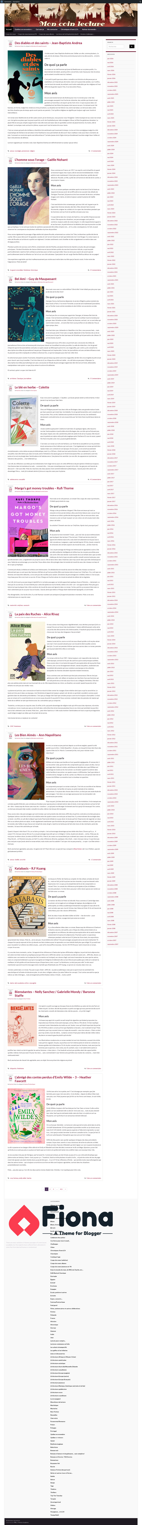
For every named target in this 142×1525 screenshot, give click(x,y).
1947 (11, 726)
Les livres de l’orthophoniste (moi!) (67, 34)
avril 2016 (110, 537)
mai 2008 (110, 912)
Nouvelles (53, 1415)
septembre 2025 (112, 94)
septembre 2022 (112, 232)
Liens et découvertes (57, 1354)
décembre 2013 (112, 648)
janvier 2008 (111, 928)
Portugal (53, 1431)
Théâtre (53, 1489)
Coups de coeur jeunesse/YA (27, 34)
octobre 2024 (111, 137)
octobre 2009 (111, 845)
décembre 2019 (112, 363)
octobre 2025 (111, 90)
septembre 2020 (112, 327)
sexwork (26, 605)
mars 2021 (110, 304)
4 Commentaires (95, 479)
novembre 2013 (112, 652)
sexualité (22, 479)
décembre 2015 (112, 553)
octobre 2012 (111, 703)
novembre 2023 (112, 181)
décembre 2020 (112, 315)
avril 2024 (110, 161)
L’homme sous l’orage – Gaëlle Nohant (41, 159)
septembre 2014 (112, 612)
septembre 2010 (112, 802)
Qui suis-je (40, 29)
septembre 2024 (112, 141)
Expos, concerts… (56, 1299)
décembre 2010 (112, 790)
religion (32, 151)
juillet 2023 (111, 193)
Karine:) (19, 46)
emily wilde (22, 1178)
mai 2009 (110, 865)
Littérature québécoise (58, 1389)
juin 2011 (110, 766)
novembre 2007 (112, 936)
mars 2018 (110, 446)
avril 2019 (110, 395)
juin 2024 (110, 153)
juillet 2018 (111, 430)
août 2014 (110, 616)
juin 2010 (110, 814)
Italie (52, 1334)
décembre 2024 (112, 130)
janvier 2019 (111, 406)
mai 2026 (110, 62)
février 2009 (111, 877)
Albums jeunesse (56, 1205)
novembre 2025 (112, 86)
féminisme (26, 270)
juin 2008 (110, 909)
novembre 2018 (112, 414)
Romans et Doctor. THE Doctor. (61, 1457)
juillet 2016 (111, 525)
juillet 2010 (111, 810)
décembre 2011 (112, 742)
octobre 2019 (111, 371)
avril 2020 (110, 347)
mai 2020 (110, 343)
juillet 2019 (111, 383)
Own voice (54, 1418)
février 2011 (111, 782)
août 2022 (110, 236)
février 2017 (111, 497)
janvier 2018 (111, 454)
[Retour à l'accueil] (71, 15)
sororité (22, 860)
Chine (52, 1247)
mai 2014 (110, 628)
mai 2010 (110, 818)
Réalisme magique (56, 1444)
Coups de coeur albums (46, 34)
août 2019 (110, 379)
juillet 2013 (111, 667)
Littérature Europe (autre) (59, 1376)
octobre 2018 (111, 418)
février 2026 (111, 74)
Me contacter (52, 29)
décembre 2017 (112, 458)
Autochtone (54, 1212)
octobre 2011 (111, 750)
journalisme (27, 378)
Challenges (54, 1244)
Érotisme (53, 1286)
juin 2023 (110, 197)
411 (61, 1189)
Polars (52, 1425)
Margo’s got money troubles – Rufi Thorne (44, 488)
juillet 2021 (111, 288)
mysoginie (33, 983)
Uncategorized (55, 1502)
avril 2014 (110, 632)
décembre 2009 (112, 837)
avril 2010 (110, 822)
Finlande (53, 1315)
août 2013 (110, 663)
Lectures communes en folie (60, 1344)
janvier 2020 (111, 359)
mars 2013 (110, 683)
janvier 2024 (111, 173)
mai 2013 (110, 675)
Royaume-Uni (55, 1463)
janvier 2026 (111, 78)
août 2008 (110, 901)
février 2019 (111, 402)
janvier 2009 (111, 881)
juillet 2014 (111, 620)
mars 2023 (110, 209)
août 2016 (110, 521)
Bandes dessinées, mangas (59, 1218)
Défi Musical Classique (58, 1273)
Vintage (53, 1508)
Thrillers (53, 1492)
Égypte (52, 1279)
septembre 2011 (112, 754)
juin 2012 (110, 719)
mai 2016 (110, 533)
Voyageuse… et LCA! (57, 1512)
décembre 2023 (112, 177)
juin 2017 (110, 481)
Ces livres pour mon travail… (60, 1241)
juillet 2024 (111, 149)
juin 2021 (110, 292)
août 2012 (110, 711)
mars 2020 (110, 351)
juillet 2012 (111, 715)
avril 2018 (110, 442)
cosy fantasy (14, 1178)
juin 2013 (110, 671)
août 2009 (110, 853)
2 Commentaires (95, 270)
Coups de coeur (11, 34)
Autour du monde (89, 29)
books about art (56, 1231)
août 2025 (110, 98)
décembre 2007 (112, 932)
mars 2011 (110, 778)
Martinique (54, 1405)
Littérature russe (56, 1392)
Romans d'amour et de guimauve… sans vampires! (67, 1454)
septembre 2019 (112, 375)
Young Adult (54, 1515)
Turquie (53, 1499)
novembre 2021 (112, 272)
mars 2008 (110, 920)
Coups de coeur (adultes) (59, 1260)
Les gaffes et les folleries (58, 1350)
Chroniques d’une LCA (69, 29)
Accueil (9, 29)
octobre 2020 (111, 323)
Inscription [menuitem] (16, 1)
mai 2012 (110, 723)
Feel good (53, 1305)
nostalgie (18, 151)
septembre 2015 (112, 565)
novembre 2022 (112, 224)
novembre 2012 (112, 699)
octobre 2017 (111, 466)
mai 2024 (110, 157)
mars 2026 (110, 70)
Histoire (53, 1321)
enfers (26, 983)
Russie (52, 1466)
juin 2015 (110, 576)
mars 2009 (110, 873)
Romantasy (54, 1460)
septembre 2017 (112, 470)
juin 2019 (110, 387)
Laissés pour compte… (58, 1341)
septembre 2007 (112, 944)
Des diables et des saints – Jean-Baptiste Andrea (48, 43)
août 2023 (110, 189)
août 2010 (110, 806)
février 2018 (111, 450)
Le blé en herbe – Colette (32, 387)
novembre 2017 (112, 462)
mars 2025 (110, 118)
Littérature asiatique (57, 1363)
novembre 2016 (112, 509)
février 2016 (111, 545)
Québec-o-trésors (56, 1437)
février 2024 (111, 169)
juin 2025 (110, 106)
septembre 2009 (112, 849)
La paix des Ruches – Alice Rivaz (37, 614)
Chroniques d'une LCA (58, 1250)
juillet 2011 (111, 762)
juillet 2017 (111, 478)
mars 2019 (110, 398)
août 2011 (110, 758)
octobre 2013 (111, 655)
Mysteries (53, 1408)
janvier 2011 (111, 786)
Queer (52, 1441)
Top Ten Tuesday (56, 1495)
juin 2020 (110, 339)
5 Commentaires (95, 378)
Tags (52, 1486)
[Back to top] (137, 1520)
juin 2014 (110, 624)
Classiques (34, 282)
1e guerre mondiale (16, 270)
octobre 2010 (111, 798)
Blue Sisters (78, 849)
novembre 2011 (112, 746)
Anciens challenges (86, 34)
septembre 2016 (112, 517)
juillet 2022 (111, 240)
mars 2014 (110, 636)
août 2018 (110, 426)
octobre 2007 (111, 940)
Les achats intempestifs (58, 1347)
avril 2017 (110, 489)
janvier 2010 (111, 833)
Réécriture (54, 1447)
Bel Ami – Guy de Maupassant (35, 279)
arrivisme (13, 378)
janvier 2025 (111, 126)
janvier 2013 (111, 691)
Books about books (57, 1234)
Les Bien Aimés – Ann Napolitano (38, 735)
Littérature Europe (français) (39, 46)
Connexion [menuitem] (7, 1)
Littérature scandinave (58, 1395)
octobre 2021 (111, 276)
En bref (52, 1283)
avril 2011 (110, 774)
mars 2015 (110, 588)
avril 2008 (110, 916)
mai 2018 (110, 438)
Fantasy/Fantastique (36, 871)
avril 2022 (110, 252)
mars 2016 (110, 541)
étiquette (13, 1068)
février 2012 (111, 735)
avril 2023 (110, 205)
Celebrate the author (57, 1237)
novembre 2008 (112, 889)
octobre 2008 (111, 893)
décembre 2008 (112, 885)
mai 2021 (110, 296)
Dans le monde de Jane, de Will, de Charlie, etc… (66, 1270)
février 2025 (111, 122)
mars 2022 (110, 256)
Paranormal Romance (57, 1421)
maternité (13, 605)
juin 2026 (110, 58)
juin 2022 (110, 244)
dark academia (19, 983)
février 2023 (111, 213)
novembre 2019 (112, 367)
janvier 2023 (111, 217)
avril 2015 (110, 584)
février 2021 (111, 308)
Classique (20, 378)
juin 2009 (110, 861)
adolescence (14, 479)
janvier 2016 (111, 549)
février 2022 (111, 260)
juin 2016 (110, 529)
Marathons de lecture (57, 1402)
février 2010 (111, 829)
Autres (52, 1215)
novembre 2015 (112, 557)
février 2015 (111, 592)
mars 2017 (110, 493)
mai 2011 (110, 770)
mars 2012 (110, 731)
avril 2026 (110, 66)
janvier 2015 (111, 596)
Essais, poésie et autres (58, 1292)
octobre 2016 (111, 513)
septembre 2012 (112, 707)
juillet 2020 (111, 335)
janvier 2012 (111, 739)
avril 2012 (110, 727)
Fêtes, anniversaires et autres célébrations (65, 1308)
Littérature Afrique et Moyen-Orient (63, 1357)
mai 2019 (110, 391)
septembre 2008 (112, 897)
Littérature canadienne (58, 1370)
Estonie (53, 1295)
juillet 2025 (111, 102)
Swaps (52, 1483)
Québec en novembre (23, 29)
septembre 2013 (112, 659)
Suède (52, 1476)
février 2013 (111, 687)
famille (17, 860)
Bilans (52, 1221)
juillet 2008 (111, 905)
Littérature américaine (41, 491)
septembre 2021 (112, 280)
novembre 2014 (112, 604)
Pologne (53, 1428)
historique (34, 270)
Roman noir (54, 1450)
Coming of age (55, 1257)
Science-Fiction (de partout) (60, 1470)
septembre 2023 (112, 185)
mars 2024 (110, 165)
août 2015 (110, 568)
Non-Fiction (27, 999)
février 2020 (111, 355)
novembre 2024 (112, 134)
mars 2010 (110, 825)
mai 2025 (110, 110)
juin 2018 (110, 434)
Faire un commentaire (94, 605)
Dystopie (53, 1276)
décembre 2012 (112, 695)
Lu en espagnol (55, 1399)
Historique (54, 1325)
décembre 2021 (112, 268)
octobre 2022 (111, 228)
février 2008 (111, 924)
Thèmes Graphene (23, 1522)
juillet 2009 (111, 857)
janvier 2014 (111, 644)
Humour (53, 1331)
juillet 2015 (111, 572)
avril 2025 (110, 114)
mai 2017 (110, 485)
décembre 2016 (112, 505)
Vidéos (52, 1505)
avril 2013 (110, 679)
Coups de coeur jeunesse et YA (61, 1266)
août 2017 (110, 474)
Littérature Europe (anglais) (60, 1373)
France (52, 1318)
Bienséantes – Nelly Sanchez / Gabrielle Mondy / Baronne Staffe (55, 993)
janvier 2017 (111, 501)
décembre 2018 (112, 410)
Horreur (53, 1328)
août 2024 (110, 145)
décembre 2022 (112, 221)
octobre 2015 (111, 561)
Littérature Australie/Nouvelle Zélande (64, 1366)
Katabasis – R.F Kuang (30, 868)
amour (12, 151)
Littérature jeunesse (57, 1383)
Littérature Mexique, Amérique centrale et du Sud (67, 1386)
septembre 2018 (112, 422)
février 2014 (111, 640)
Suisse (52, 1479)
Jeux (52, 1337)
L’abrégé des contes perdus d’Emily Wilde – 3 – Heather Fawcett (53, 1079)
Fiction (33, 491)
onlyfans (20, 605)
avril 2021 (110, 300)
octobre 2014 (111, 608)
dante (12, 983)
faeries (29, 1178)
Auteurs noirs (55, 1208)
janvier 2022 (111, 264)
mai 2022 (110, 248)
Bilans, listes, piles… (57, 1225)
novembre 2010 (112, 794)
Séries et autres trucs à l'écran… (61, 1473)
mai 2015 (110, 580)
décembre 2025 (112, 82)
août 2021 (110, 284)
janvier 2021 (111, 311)
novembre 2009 (112, 841)
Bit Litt (52, 1228)
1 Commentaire (96, 151)
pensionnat (25, 151)
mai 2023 (110, 201)
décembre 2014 (112, 600)
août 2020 (110, 331)
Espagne (53, 1289)
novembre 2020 (112, 319)
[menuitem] (2, 1)
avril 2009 (110, 869)
